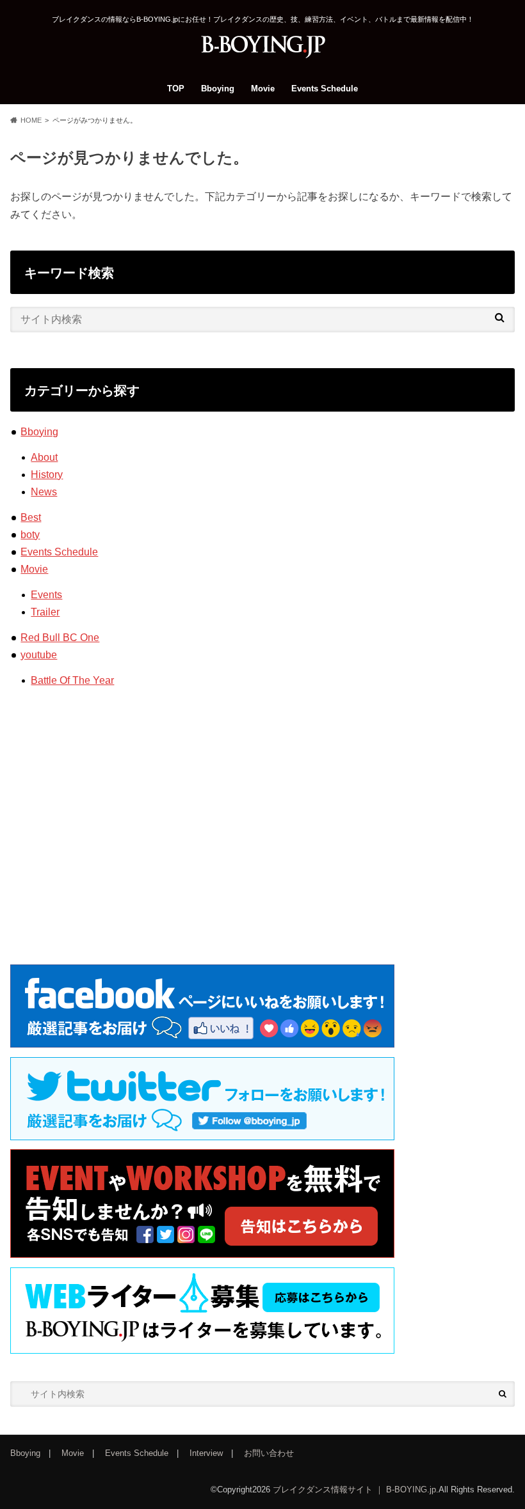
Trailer (45, 612)
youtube (38, 654)
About (44, 457)
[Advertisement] (262, 803)
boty (30, 534)
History (47, 474)
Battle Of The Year (72, 680)
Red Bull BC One (59, 637)
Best (30, 517)
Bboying (217, 88)
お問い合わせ (269, 1453)
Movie (263, 88)
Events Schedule (324, 88)
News (44, 491)
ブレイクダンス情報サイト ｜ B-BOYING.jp (354, 1489)
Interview (206, 1453)
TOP (175, 88)
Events (46, 594)
